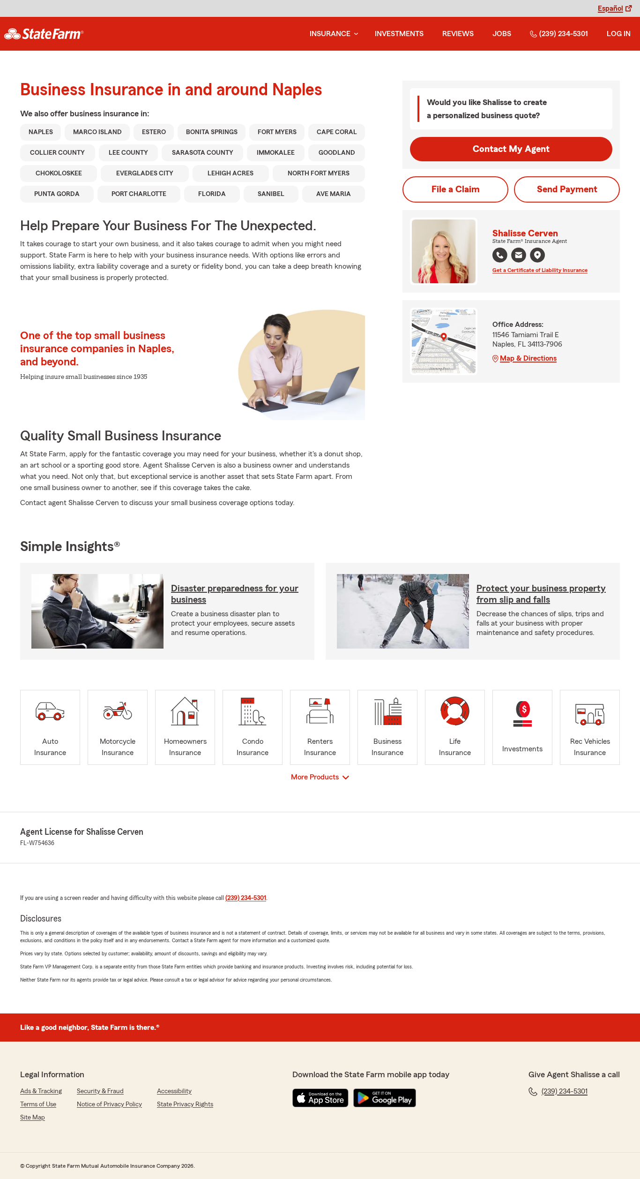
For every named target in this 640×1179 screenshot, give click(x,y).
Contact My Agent (511, 149)
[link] (44, 33)
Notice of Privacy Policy (109, 1104)
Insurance (330, 34)
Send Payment (567, 189)
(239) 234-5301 (563, 34)
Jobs (501, 34)
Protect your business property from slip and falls (541, 594)
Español (610, 8)
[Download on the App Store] (320, 1097)
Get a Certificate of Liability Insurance (540, 270)
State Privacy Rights (185, 1104)
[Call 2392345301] (499, 255)
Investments (399, 34)
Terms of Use (38, 1104)
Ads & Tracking (41, 1091)
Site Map (32, 1117)
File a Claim (456, 189)
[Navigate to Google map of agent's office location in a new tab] (537, 255)
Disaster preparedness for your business (234, 594)
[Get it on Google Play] (384, 1097)
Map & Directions (528, 358)
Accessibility (174, 1091)
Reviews (458, 34)
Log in (619, 34)
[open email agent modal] (518, 256)
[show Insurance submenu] (354, 34)
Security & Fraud (100, 1091)
